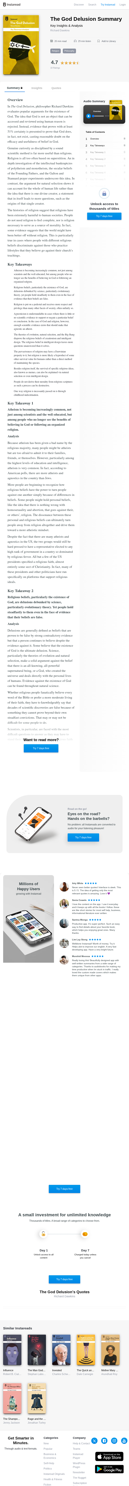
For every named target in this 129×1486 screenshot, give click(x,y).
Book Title (8, 17)
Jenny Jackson (11, 1422)
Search (92, 4)
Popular (48, 1448)
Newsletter (79, 1472)
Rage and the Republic (40, 1419)
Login (123, 4)
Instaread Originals (54, 1474)
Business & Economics (50, 1456)
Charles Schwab (61, 1374)
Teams (76, 1448)
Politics (48, 1468)
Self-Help (49, 1463)
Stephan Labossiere (39, 1374)
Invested (57, 1370)
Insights (36, 88)
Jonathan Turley (37, 1422)
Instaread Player (78, 1456)
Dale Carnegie (85, 1374)
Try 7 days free (41, 748)
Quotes (56, 88)
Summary (13, 87)
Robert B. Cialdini (13, 1374)
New (46, 1443)
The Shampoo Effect (14, 1419)
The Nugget (79, 1477)
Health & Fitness (53, 1479)
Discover (79, 4)
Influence (8, 1370)
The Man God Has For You (43, 1370)
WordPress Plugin (79, 1465)
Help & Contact (81, 1443)
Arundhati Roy (109, 1374)
